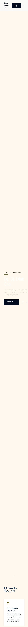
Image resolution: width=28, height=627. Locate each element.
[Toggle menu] (23, 5)
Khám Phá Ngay (16, 5)
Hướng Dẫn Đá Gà (6, 5)
